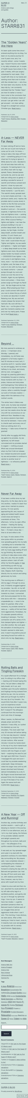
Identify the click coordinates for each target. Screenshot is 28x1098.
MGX (18, 119)
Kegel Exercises (7, 999)
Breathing (13, 119)
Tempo (11, 1018)
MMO (14, 1002)
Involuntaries (21, 996)
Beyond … (7, 343)
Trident (17, 1018)
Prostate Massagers (17, 1012)
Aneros (8, 119)
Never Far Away (11, 493)
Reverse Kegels (14, 1015)
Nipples (17, 475)
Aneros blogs (14, 116)
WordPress (18, 1091)
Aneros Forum (18, 986)
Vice (21, 1018)
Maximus (19, 999)
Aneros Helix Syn (6, 964)
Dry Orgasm (20, 795)
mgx (13, 550)
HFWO (8, 996)
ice (5, 552)
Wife (24, 1019)
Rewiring (21, 1015)
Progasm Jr (17, 1008)
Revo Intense (5, 972)
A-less (8, 324)
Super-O (9, 477)
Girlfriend (24, 992)
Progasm (9, 1008)
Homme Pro (5, 978)
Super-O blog (8, 1087)
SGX (25, 1015)
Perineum (19, 324)
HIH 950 (13, 996)
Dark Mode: (21, 1096)
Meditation (4, 797)
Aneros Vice (5, 970)
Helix (3, 996)
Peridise (12, 1005)
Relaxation (4, 121)
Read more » (16, 108)
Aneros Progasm (6, 967)
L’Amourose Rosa (6, 975)
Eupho (13, 475)
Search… (4, 1023)
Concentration (14, 990)
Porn (3, 1008)
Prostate (23, 119)
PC (8, 1005)
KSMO (14, 999)
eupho (12, 367)
